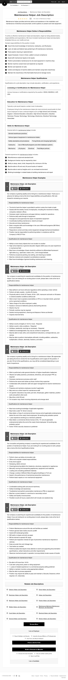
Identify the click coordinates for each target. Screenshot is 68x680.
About (33, 675)
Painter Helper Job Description (47, 600)
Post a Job (53, 1)
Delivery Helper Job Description (18, 589)
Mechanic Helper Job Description (18, 600)
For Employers (24, 5)
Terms (41, 675)
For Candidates (14, 5)
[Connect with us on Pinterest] (16, 676)
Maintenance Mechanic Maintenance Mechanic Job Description (49, 606)
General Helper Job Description (18, 618)
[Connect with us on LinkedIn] (19, 676)
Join (59, 1)
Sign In (63, 1)
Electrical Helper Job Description (48, 613)
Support (37, 675)
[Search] (31, 2)
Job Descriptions (22, 12)
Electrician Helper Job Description (18, 595)
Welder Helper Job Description (17, 607)
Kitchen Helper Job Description (47, 618)
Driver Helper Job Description (47, 589)
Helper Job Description (45, 595)
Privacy (46, 675)
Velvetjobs (4, 3)
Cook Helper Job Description (17, 613)
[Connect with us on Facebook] (14, 676)
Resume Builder (54, 675)
